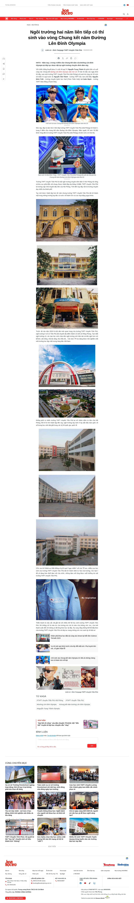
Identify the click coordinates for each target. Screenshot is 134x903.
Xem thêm (127, 18)
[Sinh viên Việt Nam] (123, 865)
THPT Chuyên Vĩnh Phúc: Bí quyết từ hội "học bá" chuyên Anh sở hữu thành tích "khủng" (19, 839)
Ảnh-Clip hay (91, 18)
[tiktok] (91, 883)
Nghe (4, 59)
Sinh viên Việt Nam (86, 5)
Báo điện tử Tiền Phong (67, 11)
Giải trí (31, 18)
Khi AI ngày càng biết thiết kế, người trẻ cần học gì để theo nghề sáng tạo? (83, 813)
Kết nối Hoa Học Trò (52, 873)
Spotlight (110, 18)
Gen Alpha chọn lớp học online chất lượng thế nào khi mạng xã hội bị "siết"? (51, 839)
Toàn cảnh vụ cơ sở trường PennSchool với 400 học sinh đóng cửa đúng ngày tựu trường (51, 787)
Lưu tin (4, 69)
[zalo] (95, 883)
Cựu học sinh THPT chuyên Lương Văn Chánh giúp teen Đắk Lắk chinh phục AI (83, 787)
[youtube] (128, 5)
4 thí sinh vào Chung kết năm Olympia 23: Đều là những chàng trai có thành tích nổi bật (73, 659)
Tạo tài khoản (51, 735)
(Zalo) (43, 880)
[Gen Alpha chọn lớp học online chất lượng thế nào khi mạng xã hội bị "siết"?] (51, 826)
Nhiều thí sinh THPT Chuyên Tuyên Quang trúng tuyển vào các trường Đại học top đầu (83, 839)
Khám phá (23, 18)
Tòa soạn (8, 878)
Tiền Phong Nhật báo (70, 5)
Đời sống (14, 18)
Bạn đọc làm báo (16, 898)
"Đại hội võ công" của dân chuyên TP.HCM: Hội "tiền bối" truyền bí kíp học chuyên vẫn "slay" (58, 724)
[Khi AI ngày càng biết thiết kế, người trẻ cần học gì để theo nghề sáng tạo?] (84, 800)
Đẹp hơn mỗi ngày (52, 18)
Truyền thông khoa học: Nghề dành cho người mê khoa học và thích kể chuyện (51, 813)
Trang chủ (6, 18)
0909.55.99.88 (37, 880)
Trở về (4, 79)
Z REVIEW (101, 18)
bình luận (75, 58)
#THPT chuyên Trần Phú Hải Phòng (50, 700)
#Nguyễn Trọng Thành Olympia (48, 708)
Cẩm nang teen (105, 870)
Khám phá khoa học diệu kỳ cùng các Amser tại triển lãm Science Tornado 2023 (74, 637)
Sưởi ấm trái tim (78, 870)
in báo (71, 58)
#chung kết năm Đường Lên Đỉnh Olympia (74, 704)
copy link (67, 58)
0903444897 (61, 880)
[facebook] (124, 5)
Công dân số (22, 873)
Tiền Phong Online (54, 5)
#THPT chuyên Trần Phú (75, 700)
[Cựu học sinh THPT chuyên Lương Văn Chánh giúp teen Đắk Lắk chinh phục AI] (84, 774)
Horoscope (119, 18)
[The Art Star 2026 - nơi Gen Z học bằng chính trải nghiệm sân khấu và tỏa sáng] (19, 800)
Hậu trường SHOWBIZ (67, 18)
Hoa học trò (11, 863)
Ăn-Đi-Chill (80, 18)
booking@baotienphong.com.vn (42, 883)
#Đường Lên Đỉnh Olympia (46, 704)
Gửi (92, 746)
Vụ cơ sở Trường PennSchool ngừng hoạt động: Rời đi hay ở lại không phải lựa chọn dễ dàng (19, 787)
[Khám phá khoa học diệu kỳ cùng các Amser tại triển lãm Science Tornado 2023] (43, 638)
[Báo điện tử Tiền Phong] (109, 865)
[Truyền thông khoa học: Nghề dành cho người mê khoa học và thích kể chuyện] (51, 800)
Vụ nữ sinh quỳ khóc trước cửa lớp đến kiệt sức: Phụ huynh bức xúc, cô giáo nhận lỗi (73, 647)
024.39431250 (11, 884)
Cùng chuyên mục (16, 763)
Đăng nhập (39, 735)
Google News (105, 25)
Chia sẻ (4, 64)
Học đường (39, 18)
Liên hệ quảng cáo (37, 878)
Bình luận (4, 74)
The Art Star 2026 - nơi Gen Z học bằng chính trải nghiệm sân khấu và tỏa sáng (19, 813)
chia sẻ (58, 58)
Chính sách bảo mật (114, 878)
